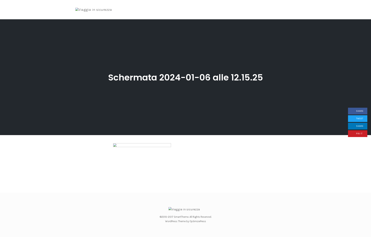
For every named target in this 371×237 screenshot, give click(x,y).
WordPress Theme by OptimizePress (185, 221)
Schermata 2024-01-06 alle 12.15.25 (185, 77)
